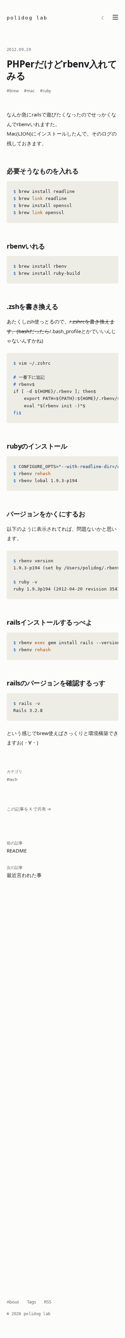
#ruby (45, 91)
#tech (12, 779)
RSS (47, 1302)
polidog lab (27, 18)
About (13, 1302)
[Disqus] (62, 994)
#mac (29, 91)
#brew (13, 91)
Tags (31, 1302)
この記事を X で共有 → (29, 809)
